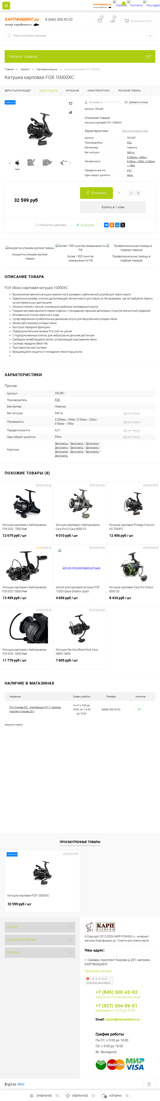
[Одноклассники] (111, 225)
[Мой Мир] (117, 225)
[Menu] (6, 6)
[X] (122, 225)
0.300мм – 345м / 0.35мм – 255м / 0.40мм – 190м (141, 161)
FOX (129, 142)
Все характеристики (135, 130)
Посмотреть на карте (98, 970)
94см (130, 175)
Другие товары (131, 413)
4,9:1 (129, 170)
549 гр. (131, 152)
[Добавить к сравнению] (70, 112)
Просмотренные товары (80, 842)
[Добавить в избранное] (70, 103)
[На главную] (103, 5)
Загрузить (61, 443)
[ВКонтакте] (106, 225)
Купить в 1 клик (113, 207)
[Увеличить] (40, 128)
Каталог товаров (23, 56)
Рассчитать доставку (53, 225)
